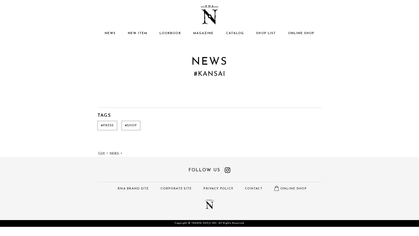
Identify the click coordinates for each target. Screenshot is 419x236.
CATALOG (235, 33)
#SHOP (131, 125)
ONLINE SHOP (301, 33)
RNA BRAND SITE (133, 188)
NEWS (110, 33)
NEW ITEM (137, 33)
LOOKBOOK (170, 33)
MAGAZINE (203, 33)
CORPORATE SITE (176, 188)
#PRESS (107, 125)
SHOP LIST (266, 33)
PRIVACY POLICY (218, 188)
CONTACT (254, 188)
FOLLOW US (204, 170)
